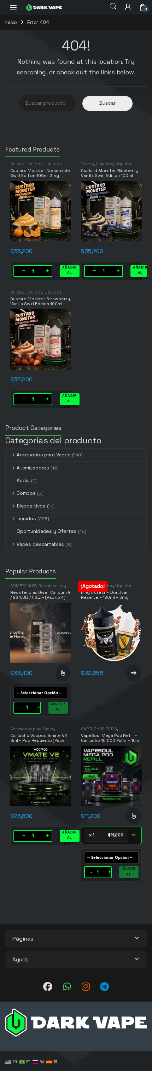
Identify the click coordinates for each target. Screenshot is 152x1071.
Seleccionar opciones (63, 673)
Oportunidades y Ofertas (46, 531)
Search (113, 6)
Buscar (107, 103)
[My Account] (128, 6)
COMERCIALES (23, 585)
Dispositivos (31, 506)
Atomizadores (33, 467)
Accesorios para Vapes (44, 454)
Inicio (11, 22)
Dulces (16, 163)
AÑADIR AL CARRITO (69, 271)
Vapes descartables (40, 544)
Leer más (133, 673)
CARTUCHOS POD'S (99, 728)
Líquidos (33, 163)
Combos (26, 493)
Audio (23, 480)
